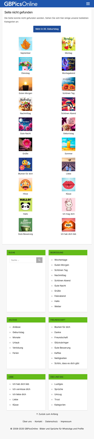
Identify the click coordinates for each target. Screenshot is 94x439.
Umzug (58, 394)
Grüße (57, 291)
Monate (16, 337)
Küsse (15, 404)
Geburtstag (18, 332)
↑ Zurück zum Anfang (47, 414)
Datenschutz (51, 421)
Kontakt (38, 421)
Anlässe (16, 327)
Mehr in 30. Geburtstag (47, 29)
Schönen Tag (61, 270)
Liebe (15, 399)
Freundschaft (61, 337)
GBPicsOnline (31, 428)
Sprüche (58, 389)
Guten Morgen (61, 265)
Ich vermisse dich (21, 389)
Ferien (16, 353)
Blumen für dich (62, 327)
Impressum (66, 421)
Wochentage (60, 259)
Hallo (57, 301)
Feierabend (60, 296)
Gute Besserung (62, 347)
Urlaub (16, 342)
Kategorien (59, 404)
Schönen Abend (62, 280)
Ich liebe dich (19, 394)
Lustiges (58, 384)
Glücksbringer (61, 342)
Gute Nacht (60, 285)
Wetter (57, 306)
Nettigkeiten (60, 358)
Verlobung (18, 347)
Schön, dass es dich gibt (66, 363)
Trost (57, 399)
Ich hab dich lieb (21, 384)
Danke (57, 332)
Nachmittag (60, 275)
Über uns (27, 421)
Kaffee (57, 353)
